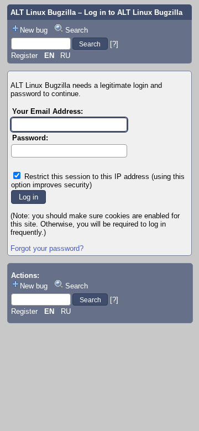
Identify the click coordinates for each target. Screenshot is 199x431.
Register (24, 55)
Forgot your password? (47, 248)
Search (76, 30)
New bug (34, 30)
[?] (114, 44)
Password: (30, 138)
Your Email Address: (47, 111)
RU (65, 55)
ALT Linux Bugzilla (43, 12)
